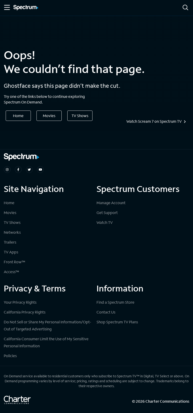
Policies (10, 355)
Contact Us (105, 312)
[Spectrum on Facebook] (18, 169)
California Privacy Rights (24, 312)
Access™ (11, 271)
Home (18, 115)
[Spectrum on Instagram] (7, 169)
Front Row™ (14, 261)
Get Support (107, 212)
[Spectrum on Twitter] (29, 169)
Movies (49, 115)
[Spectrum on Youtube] (40, 169)
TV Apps (11, 251)
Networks (12, 232)
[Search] (185, 8)
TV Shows (80, 115)
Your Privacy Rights (20, 302)
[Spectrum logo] (26, 8)
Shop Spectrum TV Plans (117, 321)
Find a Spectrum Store (115, 302)
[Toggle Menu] (7, 7)
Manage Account (110, 202)
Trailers (10, 242)
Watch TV (104, 222)
